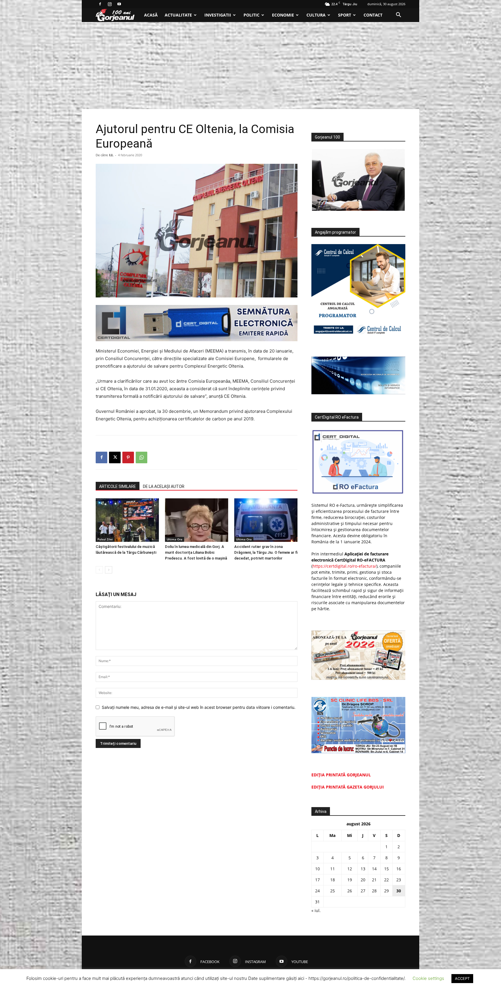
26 (349, 890)
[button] (398, 15)
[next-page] (108, 569)
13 (363, 868)
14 (374, 868)
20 (363, 879)
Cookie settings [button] (428, 978)
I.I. (111, 155)
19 (349, 879)
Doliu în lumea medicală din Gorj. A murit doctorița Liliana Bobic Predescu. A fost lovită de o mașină (196, 552)
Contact (373, 15)
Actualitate (178, 15)
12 (349, 868)
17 (317, 879)
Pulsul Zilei (105, 539)
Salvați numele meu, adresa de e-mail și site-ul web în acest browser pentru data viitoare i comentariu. (198, 707)
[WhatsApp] (141, 457)
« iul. (316, 910)
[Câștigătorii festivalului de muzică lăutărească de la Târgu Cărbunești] (127, 520)
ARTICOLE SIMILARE (117, 486)
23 (398, 879)
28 (374, 890)
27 (363, 890)
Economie (283, 15)
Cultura (316, 15)
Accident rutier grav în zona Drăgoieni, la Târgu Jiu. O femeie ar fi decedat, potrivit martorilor (265, 552)
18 (332, 879)
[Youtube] (119, 4)
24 (317, 890)
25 (332, 890)
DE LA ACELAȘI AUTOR (163, 486)
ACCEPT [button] (462, 978)
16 (398, 868)
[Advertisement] (250, 65)
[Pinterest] (128, 457)
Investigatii (217, 15)
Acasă (151, 15)
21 (374, 879)
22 (386, 879)
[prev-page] (99, 569)
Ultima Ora (174, 539)
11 (332, 868)
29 (386, 890)
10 (317, 868)
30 (398, 890)
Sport (344, 15)
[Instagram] (109, 4)
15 (386, 868)
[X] (115, 457)
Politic (251, 15)
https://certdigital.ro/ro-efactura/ (344, 566)
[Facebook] (100, 4)
